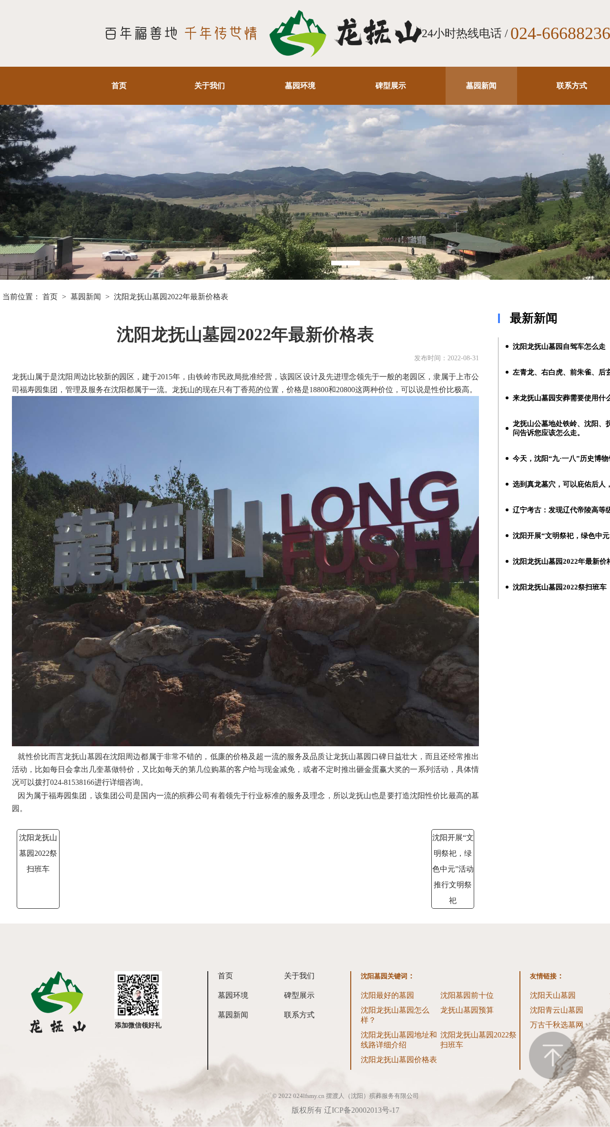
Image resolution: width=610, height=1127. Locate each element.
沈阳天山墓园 (553, 995)
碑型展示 (391, 85)
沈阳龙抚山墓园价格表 (399, 1060)
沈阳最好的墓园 (387, 995)
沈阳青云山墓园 (556, 1010)
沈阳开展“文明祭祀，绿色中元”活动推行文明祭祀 (453, 868)
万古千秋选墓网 (556, 1025)
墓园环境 (300, 85)
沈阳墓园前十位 (467, 995)
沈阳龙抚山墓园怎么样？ (395, 1015)
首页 (119, 85)
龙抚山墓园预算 (467, 1010)
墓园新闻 (481, 85)
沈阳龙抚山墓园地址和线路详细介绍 (399, 1040)
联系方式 (572, 85)
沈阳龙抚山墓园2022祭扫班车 (38, 853)
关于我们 (209, 85)
